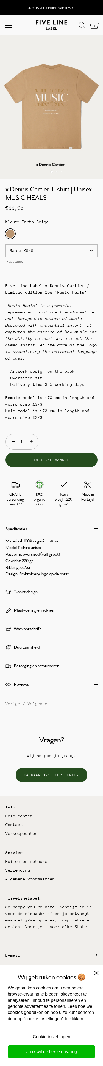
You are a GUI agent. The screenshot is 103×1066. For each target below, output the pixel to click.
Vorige (14, 703)
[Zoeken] (82, 26)
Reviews (21, 683)
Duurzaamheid (26, 646)
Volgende (38, 703)
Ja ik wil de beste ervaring (51, 1051)
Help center (19, 815)
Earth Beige (10, 234)
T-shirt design (25, 591)
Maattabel (15, 262)
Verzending (17, 870)
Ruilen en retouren (27, 861)
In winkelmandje (51, 460)
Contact (14, 824)
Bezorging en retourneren (36, 665)
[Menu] (9, 25)
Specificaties (16, 528)
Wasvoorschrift (27, 628)
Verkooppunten (21, 833)
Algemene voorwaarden (30, 878)
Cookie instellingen (51, 1036)
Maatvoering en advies (33, 609)
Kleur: (27, 221)
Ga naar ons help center (51, 775)
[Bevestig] (95, 955)
